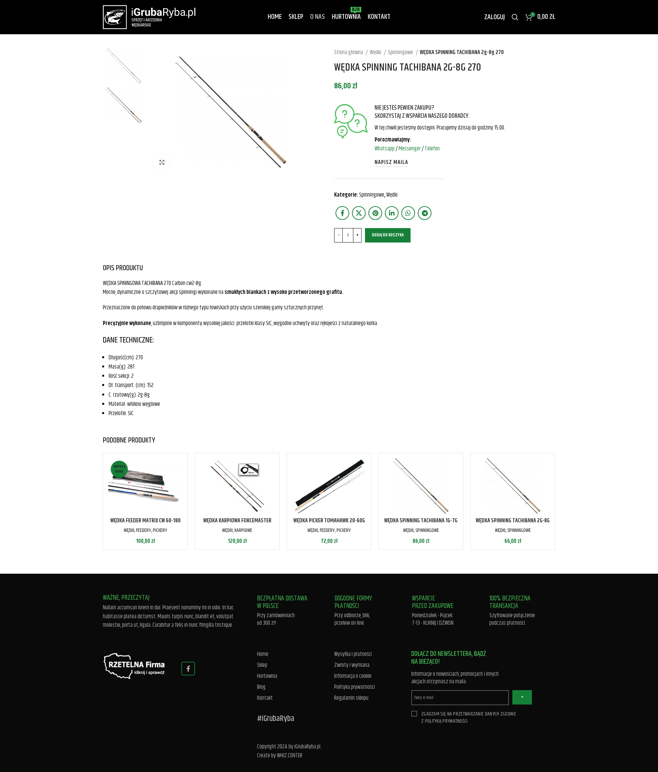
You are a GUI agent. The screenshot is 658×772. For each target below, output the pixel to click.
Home (262, 654)
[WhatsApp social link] (408, 213)
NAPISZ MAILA (391, 162)
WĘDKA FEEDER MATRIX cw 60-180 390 (145, 524)
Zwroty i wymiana (351, 665)
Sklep (262, 665)
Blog (261, 687)
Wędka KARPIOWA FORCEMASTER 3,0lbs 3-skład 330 (237, 524)
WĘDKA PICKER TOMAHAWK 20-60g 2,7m (329, 524)
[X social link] (359, 213)
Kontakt (265, 698)
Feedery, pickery (151, 530)
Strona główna (349, 52)
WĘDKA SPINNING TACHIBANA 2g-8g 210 (513, 524)
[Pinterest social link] (375, 213)
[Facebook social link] (342, 213)
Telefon (432, 148)
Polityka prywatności (354, 687)
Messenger (410, 148)
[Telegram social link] (424, 213)
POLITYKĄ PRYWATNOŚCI (446, 721)
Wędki (376, 52)
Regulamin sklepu (351, 698)
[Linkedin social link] (392, 213)
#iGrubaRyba (275, 718)
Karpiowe (243, 530)
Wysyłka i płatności (353, 654)
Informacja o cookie (352, 676)
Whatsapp (384, 148)
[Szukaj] (515, 17)
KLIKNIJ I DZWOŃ (438, 623)
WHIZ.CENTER (289, 755)
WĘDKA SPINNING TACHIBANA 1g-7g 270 (421, 524)
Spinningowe (401, 52)
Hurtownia (267, 676)
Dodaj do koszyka (388, 235)
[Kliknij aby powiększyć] (161, 162)
